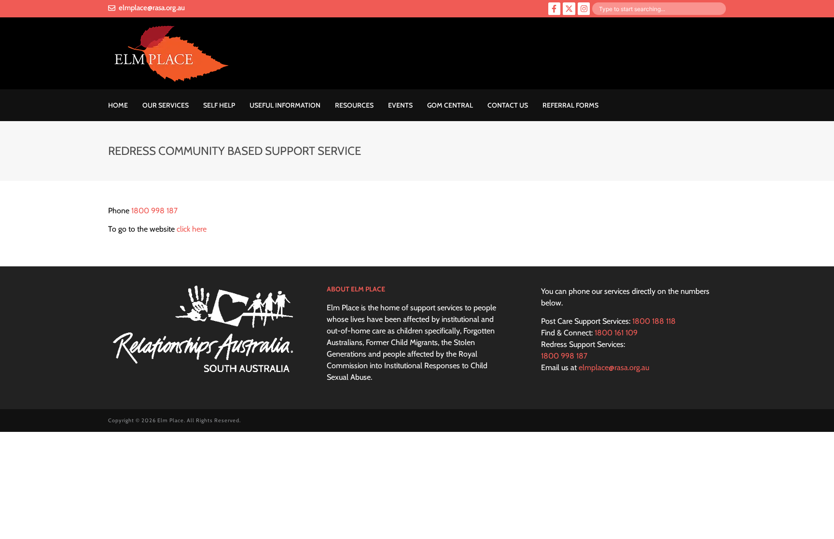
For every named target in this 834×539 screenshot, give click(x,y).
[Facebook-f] (554, 8)
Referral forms (570, 105)
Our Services (165, 105)
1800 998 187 (154, 210)
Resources (354, 105)
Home (118, 105)
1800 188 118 (654, 321)
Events (400, 105)
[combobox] (659, 8)
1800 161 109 (616, 332)
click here (192, 229)
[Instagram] (584, 8)
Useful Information (285, 105)
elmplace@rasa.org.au (614, 367)
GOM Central (450, 105)
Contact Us (507, 105)
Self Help (219, 105)
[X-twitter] (569, 8)
